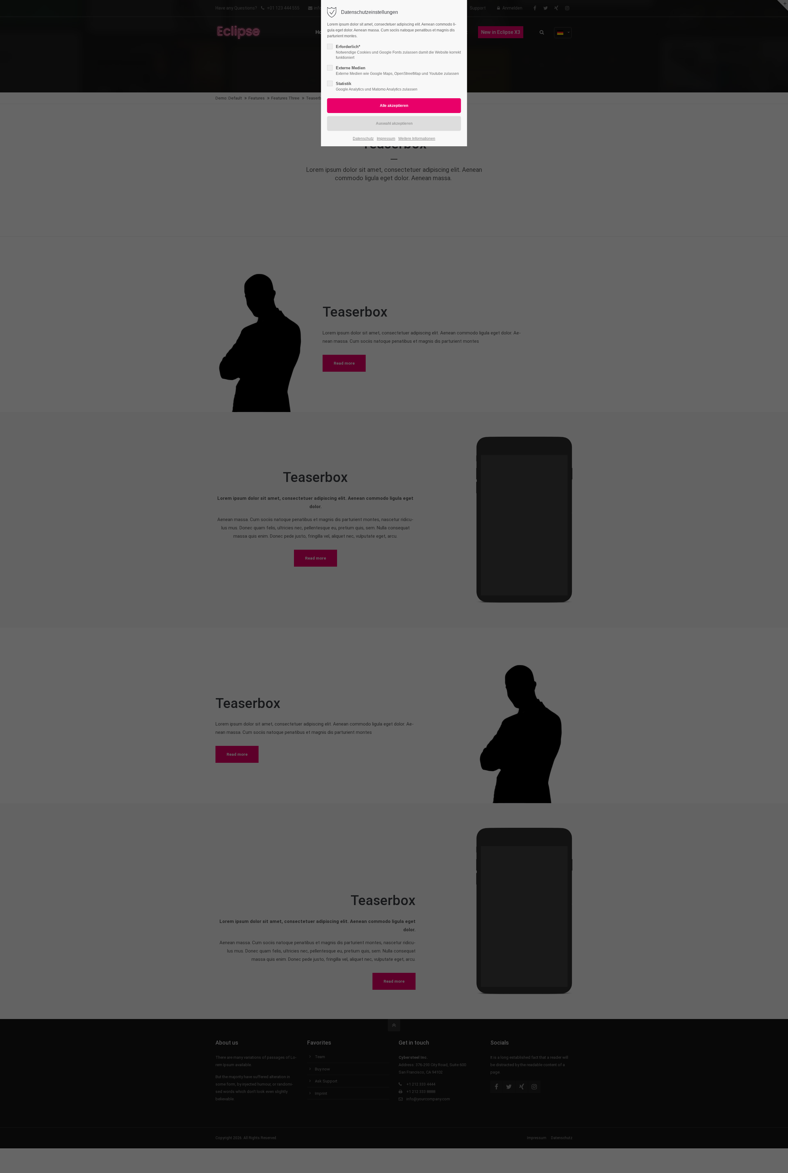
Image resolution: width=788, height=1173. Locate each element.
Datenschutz (363, 138)
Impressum (386, 138)
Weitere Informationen (416, 138)
